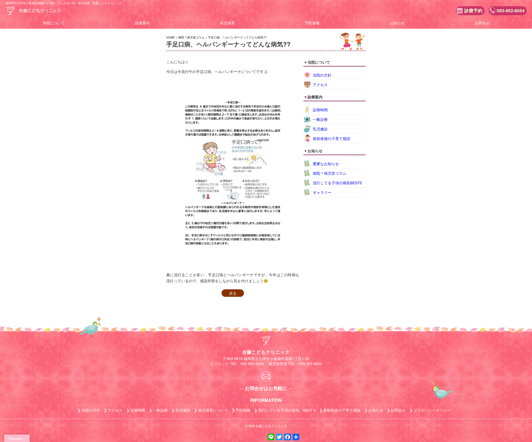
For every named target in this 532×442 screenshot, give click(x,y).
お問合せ (482, 22)
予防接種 (312, 22)
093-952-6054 (511, 10)
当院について (53, 22)
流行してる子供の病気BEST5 (337, 182)
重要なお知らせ (326, 163)
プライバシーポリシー (432, 410)
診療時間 (320, 109)
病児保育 (227, 22)
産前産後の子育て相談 (331, 138)
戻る (232, 293)
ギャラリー (322, 192)
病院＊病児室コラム (329, 173)
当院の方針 (322, 75)
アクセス (320, 84)
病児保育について (213, 410)
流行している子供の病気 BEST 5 (287, 410)
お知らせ (397, 22)
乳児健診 (320, 128)
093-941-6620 (310, 363)
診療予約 (473, 10)
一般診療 (320, 119)
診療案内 (142, 22)
